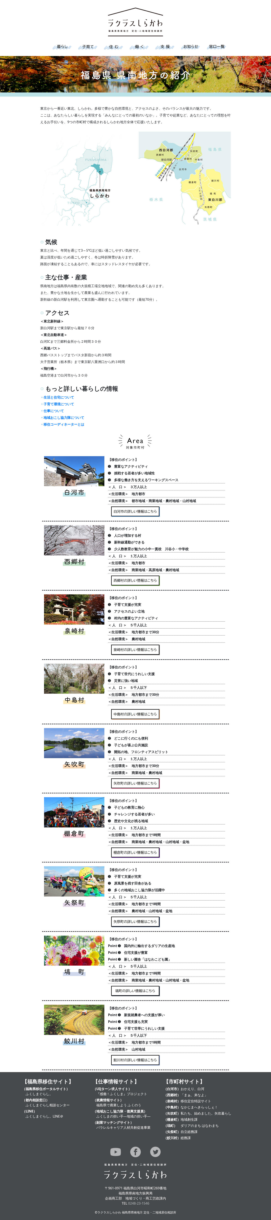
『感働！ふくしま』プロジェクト (121, 1094)
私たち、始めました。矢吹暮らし (206, 1113)
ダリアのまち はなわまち (200, 1125)
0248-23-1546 (138, 1203)
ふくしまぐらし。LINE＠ (44, 1116)
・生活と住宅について (57, 397)
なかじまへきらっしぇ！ (199, 1107)
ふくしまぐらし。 (39, 1094)
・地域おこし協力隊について (62, 417)
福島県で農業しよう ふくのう (118, 1105)
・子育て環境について (57, 404)
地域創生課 (189, 1119)
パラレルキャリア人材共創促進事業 (123, 1127)
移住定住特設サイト (196, 1101)
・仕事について (52, 410)
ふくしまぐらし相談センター (48, 1105)
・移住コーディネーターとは (62, 424)
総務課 (186, 1137)
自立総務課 (189, 1131)
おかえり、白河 (192, 1088)
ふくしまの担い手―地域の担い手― (123, 1116)
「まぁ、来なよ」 (194, 1095)
